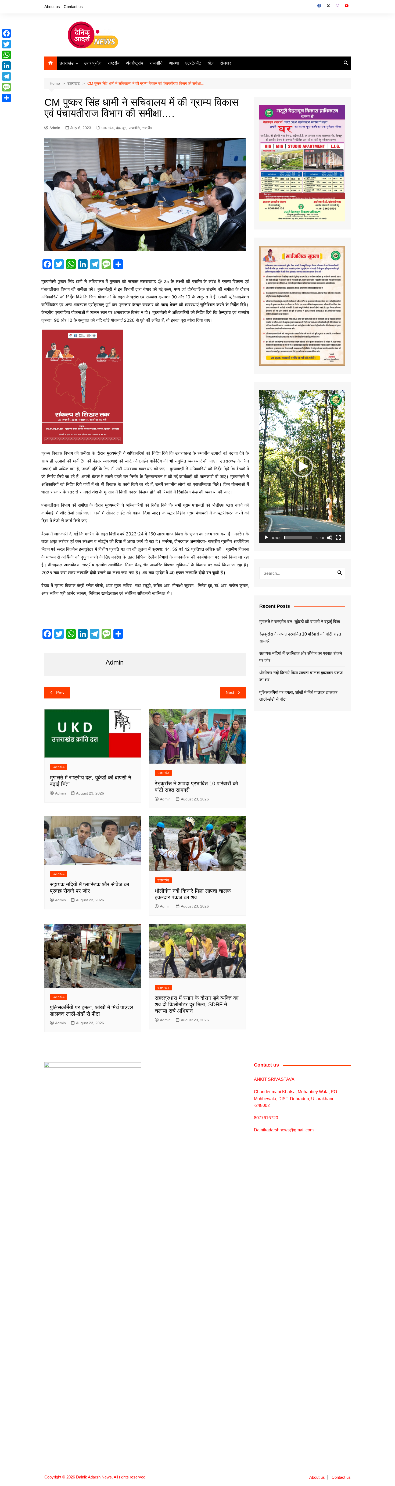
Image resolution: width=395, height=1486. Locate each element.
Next (230, 692)
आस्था (174, 63)
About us (52, 6)
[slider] (298, 537)
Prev (60, 692)
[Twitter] (6, 44)
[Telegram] (6, 76)
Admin (54, 128)
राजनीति (156, 63)
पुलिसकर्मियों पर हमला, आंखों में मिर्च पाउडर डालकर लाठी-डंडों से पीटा (298, 696)
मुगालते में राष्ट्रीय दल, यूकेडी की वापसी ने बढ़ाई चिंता (299, 621)
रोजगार (225, 63)
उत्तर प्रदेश (92, 63)
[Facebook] (6, 33)
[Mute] (329, 537)
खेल (210, 63)
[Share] (6, 98)
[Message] (6, 87)
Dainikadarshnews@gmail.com (284, 1130)
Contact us (73, 6)
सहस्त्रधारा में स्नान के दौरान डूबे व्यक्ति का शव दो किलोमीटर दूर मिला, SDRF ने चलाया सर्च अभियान (197, 1004)
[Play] (266, 537)
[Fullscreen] (338, 537)
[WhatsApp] (6, 55)
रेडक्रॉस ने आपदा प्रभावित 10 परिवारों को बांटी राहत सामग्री (300, 637)
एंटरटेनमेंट (193, 63)
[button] (302, 466)
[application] (302, 466)
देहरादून (121, 128)
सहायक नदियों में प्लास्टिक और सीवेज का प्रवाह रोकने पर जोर (300, 657)
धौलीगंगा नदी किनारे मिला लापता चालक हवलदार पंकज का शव (301, 676)
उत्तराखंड (66, 63)
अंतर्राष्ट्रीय (134, 63)
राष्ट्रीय (114, 63)
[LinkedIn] (6, 65)
